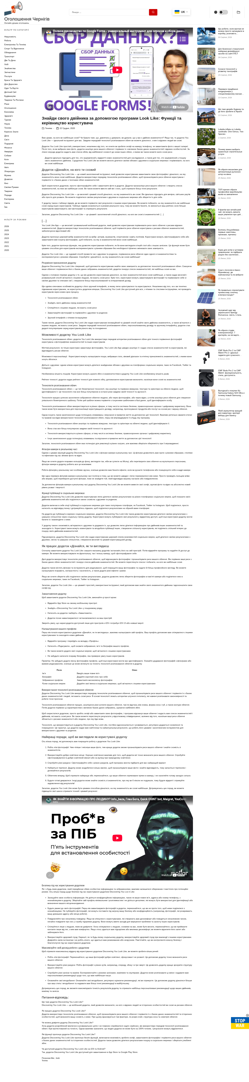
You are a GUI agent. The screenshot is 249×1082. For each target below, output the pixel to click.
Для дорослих (11, 84)
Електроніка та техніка (15, 45)
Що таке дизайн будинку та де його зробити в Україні (231, 110)
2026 (6, 226)
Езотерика (9, 199)
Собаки (7, 155)
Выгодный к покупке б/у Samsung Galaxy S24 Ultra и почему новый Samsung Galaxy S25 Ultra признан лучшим (231, 395)
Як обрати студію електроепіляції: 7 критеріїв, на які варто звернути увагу (228, 334)
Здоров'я (8, 116)
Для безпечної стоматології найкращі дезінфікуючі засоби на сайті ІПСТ (231, 51)
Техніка (7, 128)
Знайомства (10, 68)
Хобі (6, 64)
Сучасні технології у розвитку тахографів (227, 70)
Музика (7, 175)
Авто (6, 167)
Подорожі (8, 143)
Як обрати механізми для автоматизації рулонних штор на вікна (230, 171)
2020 (6, 250)
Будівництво (10, 96)
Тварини (8, 191)
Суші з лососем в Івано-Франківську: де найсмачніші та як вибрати (230, 272)
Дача (6, 136)
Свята (7, 203)
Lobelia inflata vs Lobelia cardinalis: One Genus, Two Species (230, 131)
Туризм (7, 120)
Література (9, 171)
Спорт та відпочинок (14, 48)
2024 (6, 234)
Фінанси (8, 147)
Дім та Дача (10, 60)
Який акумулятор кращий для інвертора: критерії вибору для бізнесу (230, 413)
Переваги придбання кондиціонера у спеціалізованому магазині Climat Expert (230, 92)
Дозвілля (8, 179)
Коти (6, 159)
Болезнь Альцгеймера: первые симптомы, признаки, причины (229, 232)
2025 (6, 230)
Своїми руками (11, 187)
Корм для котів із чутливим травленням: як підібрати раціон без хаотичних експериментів (230, 253)
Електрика (9, 163)
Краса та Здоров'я (13, 80)
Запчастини (9, 72)
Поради (8, 195)
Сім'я (6, 140)
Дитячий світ (10, 92)
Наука (7, 124)
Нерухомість (10, 36)
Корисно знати (11, 132)
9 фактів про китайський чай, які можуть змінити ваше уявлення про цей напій (229, 213)
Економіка (9, 112)
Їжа (5, 207)
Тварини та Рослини (14, 100)
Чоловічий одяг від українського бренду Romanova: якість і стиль (229, 312)
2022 (6, 242)
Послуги (8, 76)
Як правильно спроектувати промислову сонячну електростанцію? (231, 292)
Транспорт (9, 56)
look (58, 1058)
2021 (6, 246)
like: (53, 1058)
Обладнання (10, 52)
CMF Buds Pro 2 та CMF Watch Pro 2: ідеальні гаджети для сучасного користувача (229, 354)
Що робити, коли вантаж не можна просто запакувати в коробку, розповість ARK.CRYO (231, 32)
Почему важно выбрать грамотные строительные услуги (230, 151)
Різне (6, 104)
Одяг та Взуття (11, 88)
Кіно (6, 183)
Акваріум (8, 151)
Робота (7, 40)
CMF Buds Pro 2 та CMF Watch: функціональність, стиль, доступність (230, 373)
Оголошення (10, 108)
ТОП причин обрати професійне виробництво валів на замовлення (230, 192)
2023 (6, 238)
